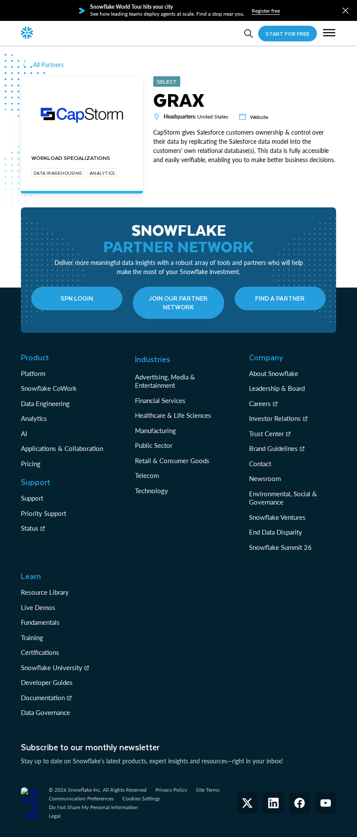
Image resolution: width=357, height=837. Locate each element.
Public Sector (153, 445)
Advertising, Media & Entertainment (165, 381)
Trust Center (266, 433)
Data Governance (45, 712)
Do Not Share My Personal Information (93, 807)
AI (24, 433)
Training (32, 637)
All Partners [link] (48, 64)
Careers (260, 403)
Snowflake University (51, 667)
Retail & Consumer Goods (172, 460)
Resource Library (45, 592)
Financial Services (160, 400)
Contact (260, 464)
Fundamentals (40, 622)
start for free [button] (288, 33)
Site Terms (207, 789)
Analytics (34, 418)
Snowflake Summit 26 (280, 547)
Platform (33, 373)
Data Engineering (45, 403)
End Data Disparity (275, 532)
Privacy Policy (171, 789)
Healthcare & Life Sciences (173, 415)
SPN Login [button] (77, 298)
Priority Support (43, 513)
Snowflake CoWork (49, 388)
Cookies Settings (141, 799)
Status (29, 528)
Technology (151, 491)
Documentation (43, 697)
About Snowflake (273, 373)
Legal (55, 816)
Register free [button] (266, 10)
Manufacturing (155, 430)
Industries (152, 359)
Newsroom (265, 478)
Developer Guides (47, 682)
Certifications (40, 652)
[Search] (248, 33)
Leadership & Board (277, 388)
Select (167, 81)
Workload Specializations (70, 157)
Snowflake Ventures (277, 517)
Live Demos (38, 607)
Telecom (147, 475)
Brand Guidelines (273, 448)
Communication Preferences (81, 798)
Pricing (30, 464)
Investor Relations (275, 418)
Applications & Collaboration (62, 448)
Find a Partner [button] (280, 298)
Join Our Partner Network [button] (178, 302)
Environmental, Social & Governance (283, 498)
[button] (345, 10)
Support (32, 498)
